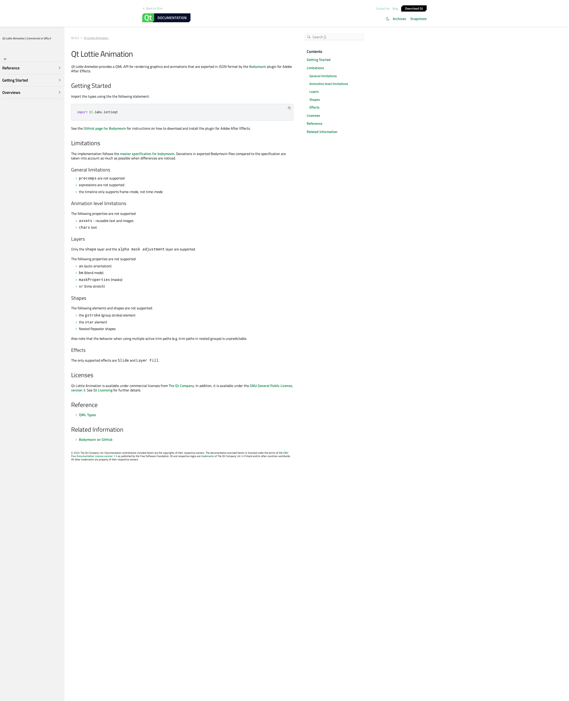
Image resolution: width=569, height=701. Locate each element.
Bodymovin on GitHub (95, 439)
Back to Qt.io (154, 8)
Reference (314, 123)
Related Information (322, 131)
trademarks (207, 456)
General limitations (323, 76)
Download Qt (414, 8)
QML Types (87, 414)
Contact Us (382, 8)
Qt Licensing (102, 390)
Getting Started (319, 59)
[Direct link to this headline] (113, 86)
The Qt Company (181, 385)
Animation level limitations (328, 83)
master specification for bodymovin (147, 153)
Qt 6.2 (75, 37)
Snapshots (418, 18)
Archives (399, 18)
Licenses (313, 115)
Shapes (314, 99)
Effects (314, 107)
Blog (395, 8)
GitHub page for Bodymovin (105, 128)
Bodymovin (257, 66)
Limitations (315, 68)
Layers (314, 91)
